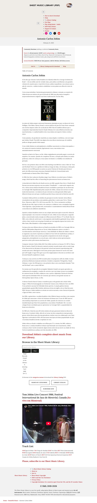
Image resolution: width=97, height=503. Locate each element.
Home (5, 500)
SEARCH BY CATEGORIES (39, 382)
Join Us (33, 66)
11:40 (49, 450)
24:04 (34, 453)
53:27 (70, 455)
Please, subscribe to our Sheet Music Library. (43, 461)
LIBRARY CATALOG (60, 382)
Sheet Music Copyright (39, 475)
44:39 (29, 455)
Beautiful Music (13, 500)
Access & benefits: (29, 60)
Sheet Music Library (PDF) (45, 5)
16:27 (59, 450)
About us (34, 471)
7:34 (35, 450)
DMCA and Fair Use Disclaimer (41, 477)
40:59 (67, 453)
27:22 (47, 453)
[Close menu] (43, 12)
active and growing (48, 53)
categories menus (38, 377)
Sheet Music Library (21, 475)
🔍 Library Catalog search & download (49, 66)
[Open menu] (38, 23)
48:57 (43, 455)
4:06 (23, 450)
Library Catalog (58, 377)
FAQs (64, 66)
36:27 (56, 453)
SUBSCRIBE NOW (48, 389)
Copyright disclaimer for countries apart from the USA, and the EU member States (57, 482)
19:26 (23, 453)
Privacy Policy (36, 480)
